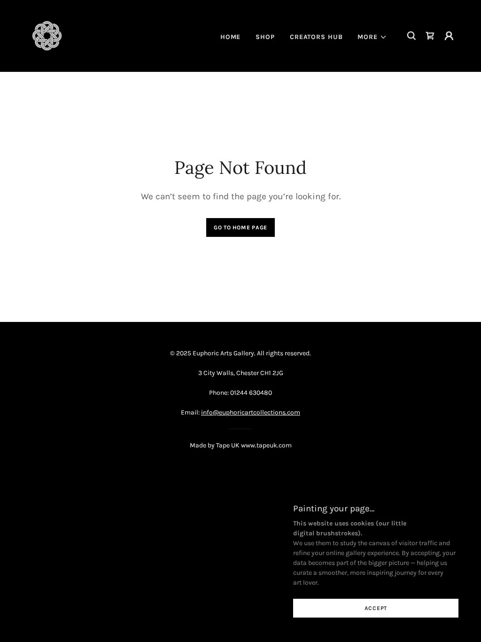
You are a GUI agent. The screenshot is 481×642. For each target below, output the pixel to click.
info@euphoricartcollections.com (250, 412)
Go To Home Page (240, 227)
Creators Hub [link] (316, 37)
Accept (376, 608)
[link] (47, 35)
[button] (372, 37)
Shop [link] (265, 37)
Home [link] (230, 37)
